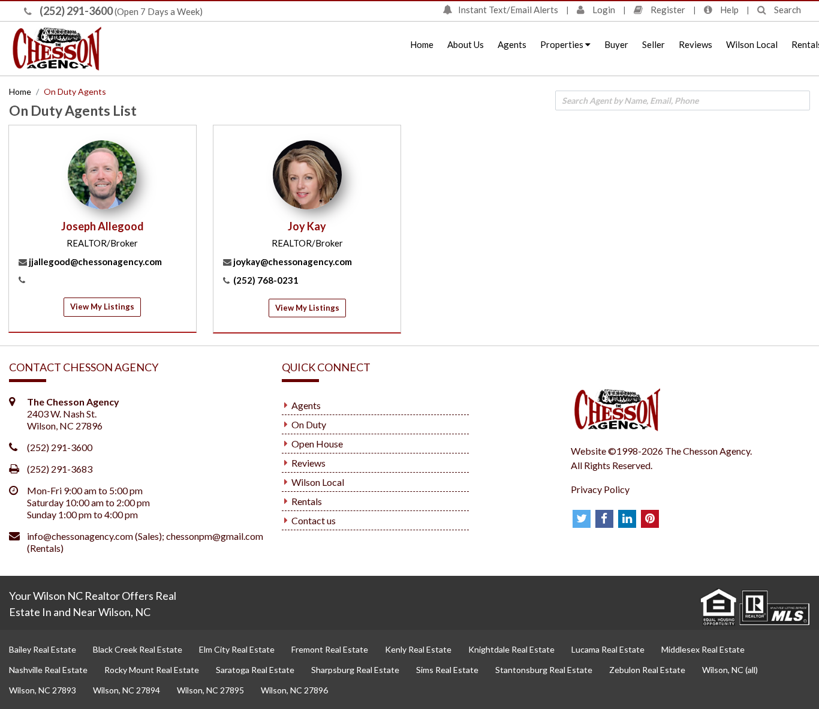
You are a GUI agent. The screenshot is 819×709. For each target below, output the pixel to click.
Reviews (695, 44)
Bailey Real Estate (42, 649)
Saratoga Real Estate (255, 670)
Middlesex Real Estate (703, 649)
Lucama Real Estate (608, 649)
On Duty (308, 424)
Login (603, 9)
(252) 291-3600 (75, 10)
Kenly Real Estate (418, 649)
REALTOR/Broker (102, 243)
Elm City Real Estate (237, 649)
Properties (562, 44)
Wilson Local (752, 44)
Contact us (313, 520)
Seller (653, 44)
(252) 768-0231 (266, 280)
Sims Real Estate (447, 670)
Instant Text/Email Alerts (508, 9)
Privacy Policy (600, 489)
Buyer (616, 44)
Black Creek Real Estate (137, 649)
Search (786, 9)
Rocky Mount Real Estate (151, 670)
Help (728, 9)
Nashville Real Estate (48, 670)
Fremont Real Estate (329, 649)
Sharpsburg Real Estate (355, 670)
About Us (465, 44)
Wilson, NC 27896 (294, 690)
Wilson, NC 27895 (210, 690)
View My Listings (102, 306)
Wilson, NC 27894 (126, 690)
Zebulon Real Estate (647, 670)
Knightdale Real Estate (511, 649)
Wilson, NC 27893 (42, 690)
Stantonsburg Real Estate (543, 670)
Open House (317, 443)
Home (421, 44)
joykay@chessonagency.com (292, 261)
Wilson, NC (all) (730, 670)
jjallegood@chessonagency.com (95, 261)
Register (667, 9)
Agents (512, 44)
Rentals (306, 501)
